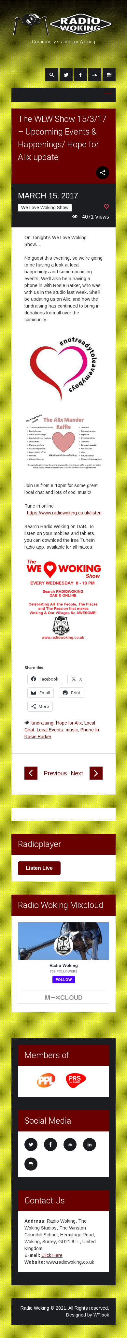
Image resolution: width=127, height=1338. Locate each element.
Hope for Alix (69, 723)
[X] (66, 74)
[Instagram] (109, 74)
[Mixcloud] (94, 74)
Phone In (89, 729)
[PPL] (47, 1087)
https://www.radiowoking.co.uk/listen (64, 512)
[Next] (96, 778)
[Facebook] (80, 74)
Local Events (50, 729)
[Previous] (30, 778)
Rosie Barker (37, 736)
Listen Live (39, 868)
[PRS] (76, 1087)
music (72, 729)
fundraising (42, 723)
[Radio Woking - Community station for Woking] (63, 32)
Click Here (52, 1255)
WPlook (101, 1314)
